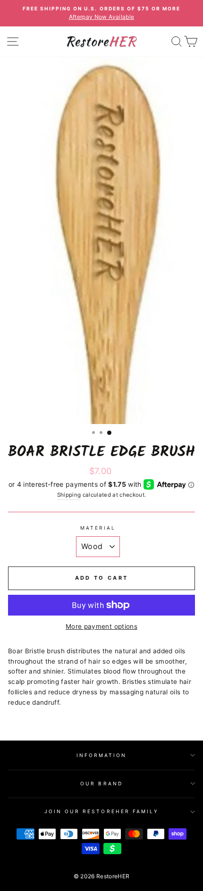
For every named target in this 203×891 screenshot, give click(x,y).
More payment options (101, 626)
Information (101, 755)
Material (98, 528)
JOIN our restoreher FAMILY (101, 811)
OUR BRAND (101, 783)
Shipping (69, 494)
